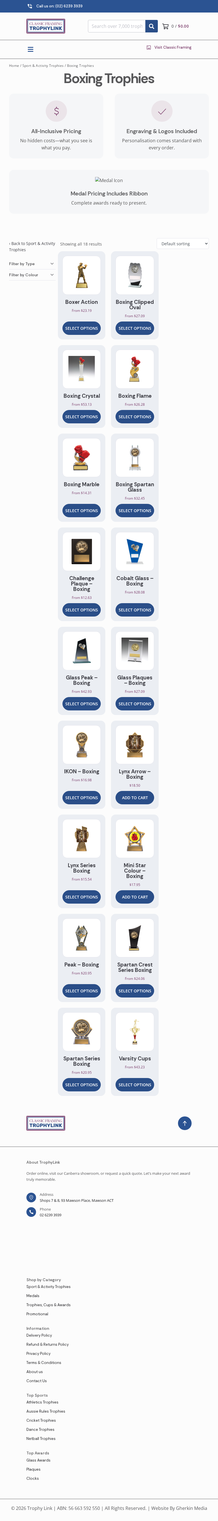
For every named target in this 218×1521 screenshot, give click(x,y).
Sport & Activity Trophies (43, 65)
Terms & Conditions (43, 1362)
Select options (81, 328)
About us (34, 1371)
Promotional (37, 1314)
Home (14, 65)
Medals (32, 1295)
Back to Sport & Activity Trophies (32, 246)
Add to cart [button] (135, 797)
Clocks (32, 1478)
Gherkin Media (191, 1508)
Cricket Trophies (41, 1420)
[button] (30, 49)
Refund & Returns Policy (47, 1344)
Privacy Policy (38, 1353)
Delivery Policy (39, 1335)
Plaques (33, 1469)
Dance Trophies (40, 1429)
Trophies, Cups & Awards (48, 1304)
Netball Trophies (41, 1438)
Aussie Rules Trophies (45, 1411)
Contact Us (36, 1380)
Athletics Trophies (42, 1402)
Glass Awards (38, 1460)
